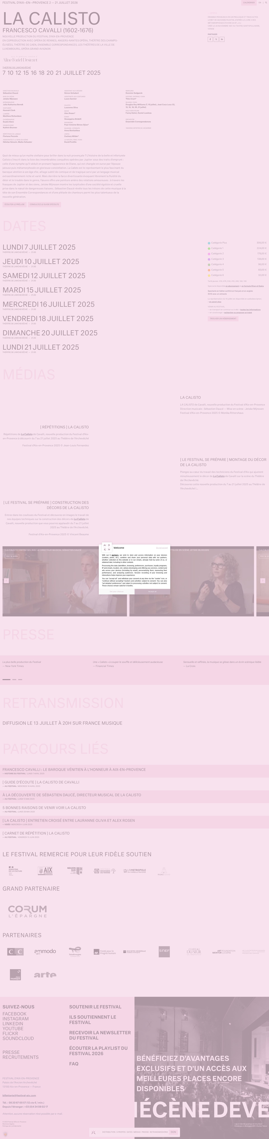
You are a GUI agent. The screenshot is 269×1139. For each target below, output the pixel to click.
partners (115, 555)
